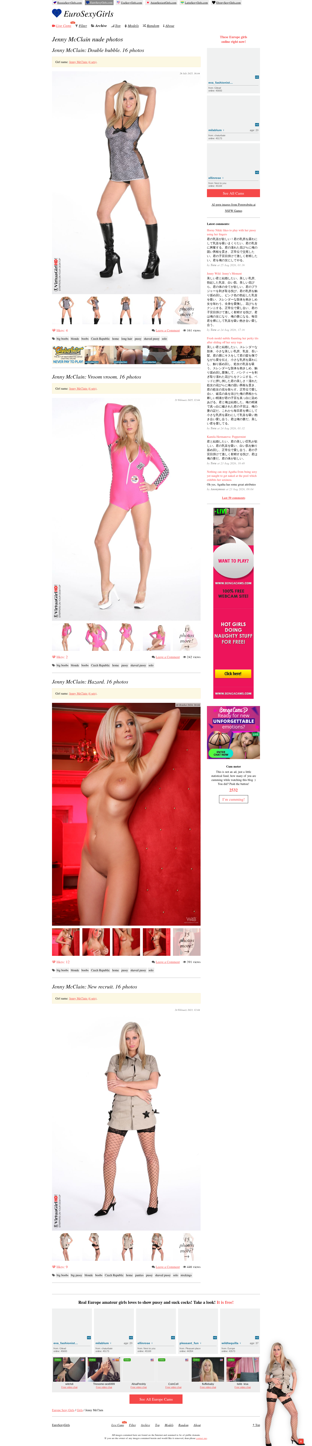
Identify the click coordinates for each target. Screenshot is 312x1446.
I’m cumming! (233, 799)
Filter (83, 25)
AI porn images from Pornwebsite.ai (234, 204)
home (115, 339)
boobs (85, 339)
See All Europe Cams (156, 1399)
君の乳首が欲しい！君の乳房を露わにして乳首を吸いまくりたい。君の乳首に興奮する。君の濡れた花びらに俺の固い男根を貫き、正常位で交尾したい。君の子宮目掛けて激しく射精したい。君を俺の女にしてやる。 (232, 249)
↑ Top (256, 1425)
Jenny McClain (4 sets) (83, 62)
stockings (186, 1275)
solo (164, 339)
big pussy (76, 1275)
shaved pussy (151, 339)
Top (118, 25)
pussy (138, 339)
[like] (53, 330)
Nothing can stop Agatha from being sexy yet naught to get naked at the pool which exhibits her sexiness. (232, 476)
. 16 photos (98, 49)
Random (153, 25)
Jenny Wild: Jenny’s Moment (224, 273)
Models (133, 25)
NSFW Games (233, 211)
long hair (126, 339)
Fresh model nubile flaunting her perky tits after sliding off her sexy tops (232, 340)
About (169, 25)
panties (139, 1275)
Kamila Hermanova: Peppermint (226, 437)
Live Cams (63, 25)
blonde (75, 339)
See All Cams (233, 193)
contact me (201, 1438)
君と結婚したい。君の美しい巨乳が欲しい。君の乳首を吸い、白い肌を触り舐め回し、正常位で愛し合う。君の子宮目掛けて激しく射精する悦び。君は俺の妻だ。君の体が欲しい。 (232, 449)
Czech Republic (100, 339)
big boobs (62, 339)
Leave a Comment (168, 330)
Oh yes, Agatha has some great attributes (231, 484)
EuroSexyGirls (89, 13)
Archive (101, 25)
